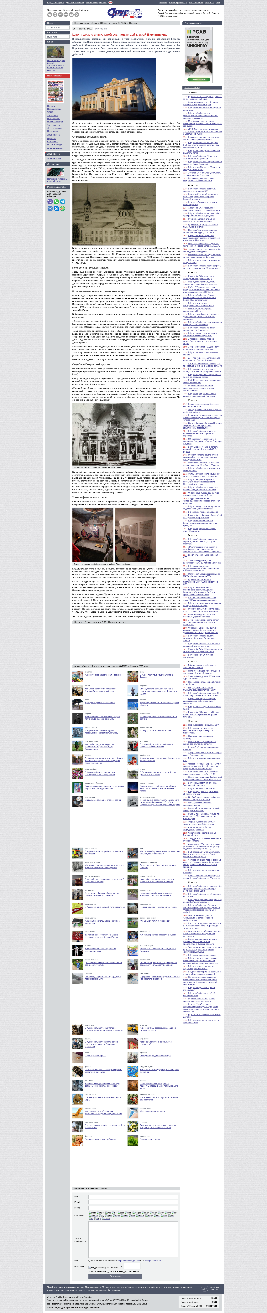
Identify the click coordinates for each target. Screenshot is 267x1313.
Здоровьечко (53, 125)
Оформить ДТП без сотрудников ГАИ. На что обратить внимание (160, 977)
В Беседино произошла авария (203, 512)
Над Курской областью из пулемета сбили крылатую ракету (199, 688)
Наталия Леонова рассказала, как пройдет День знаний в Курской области (202, 364)
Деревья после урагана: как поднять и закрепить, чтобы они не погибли (158, 1126)
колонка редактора (178, 2)
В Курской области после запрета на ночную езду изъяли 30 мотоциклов (202, 267)
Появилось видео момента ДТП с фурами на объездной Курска (201, 672)
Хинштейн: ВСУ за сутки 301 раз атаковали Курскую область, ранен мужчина (201, 714)
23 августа (192, 661)
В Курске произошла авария (201, 788)
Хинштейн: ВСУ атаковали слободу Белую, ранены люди (198, 277)
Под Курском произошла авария (203, 725)
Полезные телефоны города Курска (57, 180)
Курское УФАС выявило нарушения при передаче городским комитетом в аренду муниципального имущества (201, 1007)
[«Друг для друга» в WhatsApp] (56, 202)
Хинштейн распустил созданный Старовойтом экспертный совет (100, 689)
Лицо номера (53, 135)
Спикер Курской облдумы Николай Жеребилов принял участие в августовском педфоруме (202, 425)
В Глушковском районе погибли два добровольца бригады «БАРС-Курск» (200, 449)
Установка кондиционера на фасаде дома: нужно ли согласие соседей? (102, 1084)
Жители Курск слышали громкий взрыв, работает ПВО (201, 809)
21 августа (192, 882)
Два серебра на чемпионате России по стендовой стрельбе (103, 963)
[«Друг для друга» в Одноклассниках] (55, 14)
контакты (209, 2)
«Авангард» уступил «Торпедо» (155, 921)
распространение (153, 1260)
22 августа (192, 721)
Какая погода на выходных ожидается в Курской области (198, 179)
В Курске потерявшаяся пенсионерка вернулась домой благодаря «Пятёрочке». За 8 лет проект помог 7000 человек (199, 591)
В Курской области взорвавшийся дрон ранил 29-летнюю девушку (202, 214)
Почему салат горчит (150, 1139)
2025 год (104, 23)
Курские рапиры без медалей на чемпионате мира (100, 949)
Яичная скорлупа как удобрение (100, 1139)
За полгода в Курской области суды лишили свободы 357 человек (102, 894)
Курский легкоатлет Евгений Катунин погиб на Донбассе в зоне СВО (102, 717)
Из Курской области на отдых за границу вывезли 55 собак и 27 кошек (201, 463)
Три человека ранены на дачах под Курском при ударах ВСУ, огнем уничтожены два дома (202, 949)
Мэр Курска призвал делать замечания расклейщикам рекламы (200, 283)
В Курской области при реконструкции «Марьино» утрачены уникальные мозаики (200, 115)
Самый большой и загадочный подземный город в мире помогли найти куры (159, 1085)
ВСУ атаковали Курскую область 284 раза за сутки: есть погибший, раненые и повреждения (201, 854)
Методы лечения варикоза (152, 1111)
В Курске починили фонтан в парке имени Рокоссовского (202, 753)
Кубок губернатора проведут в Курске (158, 935)
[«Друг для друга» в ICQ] (62, 209)
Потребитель (53, 118)
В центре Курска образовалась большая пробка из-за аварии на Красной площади (200, 196)
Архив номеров (55, 148)
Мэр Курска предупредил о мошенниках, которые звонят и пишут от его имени (202, 123)
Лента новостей (192, 87)
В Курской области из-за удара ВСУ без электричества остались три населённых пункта (201, 144)
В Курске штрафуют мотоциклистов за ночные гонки (198, 304)
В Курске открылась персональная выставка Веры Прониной (202, 162)
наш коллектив (196, 2)
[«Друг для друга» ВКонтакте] (49, 14)
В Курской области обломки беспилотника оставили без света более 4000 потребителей (199, 297)
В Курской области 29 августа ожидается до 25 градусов (200, 157)
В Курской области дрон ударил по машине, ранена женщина (202, 323)
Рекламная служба (56, 187)
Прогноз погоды (54, 144)
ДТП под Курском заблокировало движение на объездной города (201, 359)
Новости (133, 23)
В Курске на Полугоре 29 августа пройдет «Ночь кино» (201, 168)
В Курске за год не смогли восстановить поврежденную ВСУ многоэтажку (199, 730)
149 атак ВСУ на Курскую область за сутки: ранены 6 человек (202, 174)
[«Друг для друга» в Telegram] (60, 14)
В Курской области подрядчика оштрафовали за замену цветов (100, 773)
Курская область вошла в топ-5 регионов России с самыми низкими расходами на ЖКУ (200, 457)
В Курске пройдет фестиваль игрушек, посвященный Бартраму (199, 394)
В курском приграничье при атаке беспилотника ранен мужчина (201, 138)
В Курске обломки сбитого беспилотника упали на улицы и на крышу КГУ (200, 523)
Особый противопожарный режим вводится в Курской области (201, 798)
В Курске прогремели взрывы (202, 955)
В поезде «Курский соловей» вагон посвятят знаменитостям (156, 745)
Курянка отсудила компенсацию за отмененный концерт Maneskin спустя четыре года (202, 417)
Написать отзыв (116, 622)
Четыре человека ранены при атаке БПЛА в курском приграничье (200, 598)
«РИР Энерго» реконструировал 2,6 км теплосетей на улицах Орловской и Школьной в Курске (202, 131)
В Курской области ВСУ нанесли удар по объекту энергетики (201, 644)
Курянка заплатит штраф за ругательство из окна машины (199, 220)
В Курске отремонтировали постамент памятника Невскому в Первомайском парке (199, 481)
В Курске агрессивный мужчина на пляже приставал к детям (202, 375)
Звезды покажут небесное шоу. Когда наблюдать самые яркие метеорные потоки (158, 788)
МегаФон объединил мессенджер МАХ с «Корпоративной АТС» (201, 575)
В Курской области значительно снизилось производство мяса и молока (104, 1029)
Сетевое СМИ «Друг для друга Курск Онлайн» (69, 1297)
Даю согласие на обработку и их (126, 1260)
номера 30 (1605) (119, 666)
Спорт (50, 112)
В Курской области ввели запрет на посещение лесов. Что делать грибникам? (201, 622)
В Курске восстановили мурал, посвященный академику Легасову (101, 731)
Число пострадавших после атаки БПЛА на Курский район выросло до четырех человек (202, 925)
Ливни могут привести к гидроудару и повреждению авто (103, 977)
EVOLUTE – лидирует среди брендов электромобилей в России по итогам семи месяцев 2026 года (201, 289)
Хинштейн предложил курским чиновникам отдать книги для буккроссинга (99, 746)
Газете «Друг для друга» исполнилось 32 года (197, 309)
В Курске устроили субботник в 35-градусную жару (200, 792)
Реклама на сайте (193, 23)
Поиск (50, 23)
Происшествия (54, 109)
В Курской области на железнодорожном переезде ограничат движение (201, 500)
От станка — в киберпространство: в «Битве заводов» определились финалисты (202, 933)
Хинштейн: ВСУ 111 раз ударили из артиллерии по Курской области (202, 650)
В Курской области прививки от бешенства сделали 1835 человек (200, 488)
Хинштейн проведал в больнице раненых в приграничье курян (201, 103)
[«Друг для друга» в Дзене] (66, 14)
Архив (94, 23)
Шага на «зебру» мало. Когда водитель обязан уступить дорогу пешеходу (158, 963)
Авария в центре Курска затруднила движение (197, 828)
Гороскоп (51, 138)
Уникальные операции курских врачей (103, 800)
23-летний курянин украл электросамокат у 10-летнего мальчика (202, 561)
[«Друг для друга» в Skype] (56, 209)
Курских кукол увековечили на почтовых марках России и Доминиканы (104, 787)
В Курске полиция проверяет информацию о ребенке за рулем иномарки (199, 700)
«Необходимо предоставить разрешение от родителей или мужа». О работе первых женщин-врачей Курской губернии (160, 802)
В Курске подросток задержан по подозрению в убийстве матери (201, 507)
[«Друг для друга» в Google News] (76, 14)
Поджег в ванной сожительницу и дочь (158, 907)
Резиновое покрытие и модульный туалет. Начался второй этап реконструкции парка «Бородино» (105, 760)
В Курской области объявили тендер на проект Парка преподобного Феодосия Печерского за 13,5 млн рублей (201, 908)
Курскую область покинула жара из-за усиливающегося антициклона (201, 610)
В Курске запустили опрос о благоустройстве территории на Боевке (202, 370)
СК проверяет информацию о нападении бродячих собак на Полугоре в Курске (202, 441)
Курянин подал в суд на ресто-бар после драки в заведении (202, 250)
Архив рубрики (81, 666)
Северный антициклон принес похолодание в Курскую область (200, 231)
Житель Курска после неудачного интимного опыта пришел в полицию (202, 475)
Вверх (77, 622)
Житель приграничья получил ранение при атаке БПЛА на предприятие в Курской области (200, 941)
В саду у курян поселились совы (155, 730)
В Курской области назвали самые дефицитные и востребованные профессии (101, 1044)
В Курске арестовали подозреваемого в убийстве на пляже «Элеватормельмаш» (201, 568)
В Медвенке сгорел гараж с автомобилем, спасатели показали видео (200, 341)
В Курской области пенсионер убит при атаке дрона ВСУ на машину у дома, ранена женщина (202, 888)
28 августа (192, 93)
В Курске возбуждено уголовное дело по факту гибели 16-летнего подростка (201, 316)
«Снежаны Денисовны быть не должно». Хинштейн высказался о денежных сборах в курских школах (200, 630)
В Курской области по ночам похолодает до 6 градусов (199, 329)
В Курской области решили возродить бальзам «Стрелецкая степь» (199, 638)
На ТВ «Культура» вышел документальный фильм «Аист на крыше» (56, 65)
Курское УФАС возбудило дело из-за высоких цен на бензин (202, 97)
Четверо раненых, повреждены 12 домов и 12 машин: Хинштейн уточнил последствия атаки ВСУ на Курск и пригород (202, 863)
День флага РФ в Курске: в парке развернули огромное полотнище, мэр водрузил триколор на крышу (201, 846)
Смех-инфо (52, 141)
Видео (50, 41)
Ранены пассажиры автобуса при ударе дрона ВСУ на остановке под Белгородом (201, 816)
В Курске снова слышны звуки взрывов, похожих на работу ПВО (200, 772)
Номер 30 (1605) (118, 23)
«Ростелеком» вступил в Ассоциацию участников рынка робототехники (198, 917)
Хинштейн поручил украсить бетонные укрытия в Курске (199, 615)
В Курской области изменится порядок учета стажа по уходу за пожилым (200, 541)
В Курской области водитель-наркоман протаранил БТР (200, 190)
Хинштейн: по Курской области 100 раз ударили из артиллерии (202, 516)
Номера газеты (81, 23)
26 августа (192, 272)
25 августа (192, 400)
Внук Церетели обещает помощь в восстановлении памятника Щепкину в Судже (158, 691)
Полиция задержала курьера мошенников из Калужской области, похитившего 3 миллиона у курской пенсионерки (200, 981)
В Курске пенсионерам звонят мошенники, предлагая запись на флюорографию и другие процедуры (200, 960)
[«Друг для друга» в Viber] (50, 202)
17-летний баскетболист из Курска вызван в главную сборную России (101, 936)
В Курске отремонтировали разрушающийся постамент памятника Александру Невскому (201, 237)
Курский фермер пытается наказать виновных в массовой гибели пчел (157, 880)
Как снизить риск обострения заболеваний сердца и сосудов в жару (103, 1112)
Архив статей (54, 158)
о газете (163, 2)
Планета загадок (55, 121)
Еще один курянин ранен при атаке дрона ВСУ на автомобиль (202, 900)
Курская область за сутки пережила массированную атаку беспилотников (198, 388)
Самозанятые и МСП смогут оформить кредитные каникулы (103, 1070)
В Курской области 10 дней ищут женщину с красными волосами (201, 348)
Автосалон (52, 115)
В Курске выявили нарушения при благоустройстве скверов (202, 604)
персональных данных (129, 1260)
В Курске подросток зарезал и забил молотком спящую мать (200, 334)
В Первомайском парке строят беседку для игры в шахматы (158, 773)
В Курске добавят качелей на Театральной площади (199, 784)
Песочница (52, 131)
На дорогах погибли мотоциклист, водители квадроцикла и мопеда (156, 894)
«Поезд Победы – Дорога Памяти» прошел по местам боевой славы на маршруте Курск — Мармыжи (202, 766)
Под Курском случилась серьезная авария (197, 803)
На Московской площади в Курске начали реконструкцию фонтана (202, 255)
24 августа (192, 535)
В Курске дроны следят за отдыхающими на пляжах (198, 967)
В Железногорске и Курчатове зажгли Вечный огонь (200, 666)
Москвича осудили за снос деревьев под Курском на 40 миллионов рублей (104, 866)
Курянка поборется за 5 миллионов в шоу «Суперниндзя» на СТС (200, 581)
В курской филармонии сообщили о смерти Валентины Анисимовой (202, 973)
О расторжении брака (95, 1055)
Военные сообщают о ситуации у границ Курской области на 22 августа (201, 876)
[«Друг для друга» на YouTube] (71, 14)
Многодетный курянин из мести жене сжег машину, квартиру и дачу (160, 852)
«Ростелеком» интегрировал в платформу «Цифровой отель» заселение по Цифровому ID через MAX (202, 549)
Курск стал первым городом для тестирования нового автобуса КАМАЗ (201, 244)
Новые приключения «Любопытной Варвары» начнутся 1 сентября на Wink (202, 778)
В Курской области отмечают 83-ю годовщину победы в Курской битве (202, 694)
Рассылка (52, 32)
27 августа (192, 185)
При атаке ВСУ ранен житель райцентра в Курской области (199, 742)
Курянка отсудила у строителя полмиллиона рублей (200, 225)
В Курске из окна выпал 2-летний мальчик (105, 907)
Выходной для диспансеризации (155, 1055)
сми (218, 2)
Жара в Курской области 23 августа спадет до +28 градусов (199, 823)
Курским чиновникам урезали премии (103, 675)
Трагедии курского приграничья (100, 702)
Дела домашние (55, 128)
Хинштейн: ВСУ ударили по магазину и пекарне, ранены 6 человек (201, 209)
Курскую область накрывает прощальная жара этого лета (199, 999)
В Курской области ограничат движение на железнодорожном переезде (199, 433)
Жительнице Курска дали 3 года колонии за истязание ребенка (201, 494)
